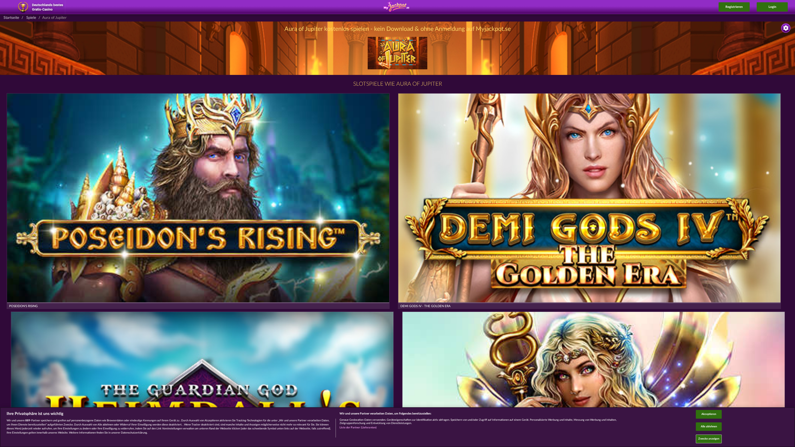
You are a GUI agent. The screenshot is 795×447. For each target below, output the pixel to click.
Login (772, 6)
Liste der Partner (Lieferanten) (358, 427)
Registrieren (734, 6)
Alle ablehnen (709, 426)
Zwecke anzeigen (708, 438)
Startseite (11, 18)
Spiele (31, 18)
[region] (397, 427)
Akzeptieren (708, 414)
